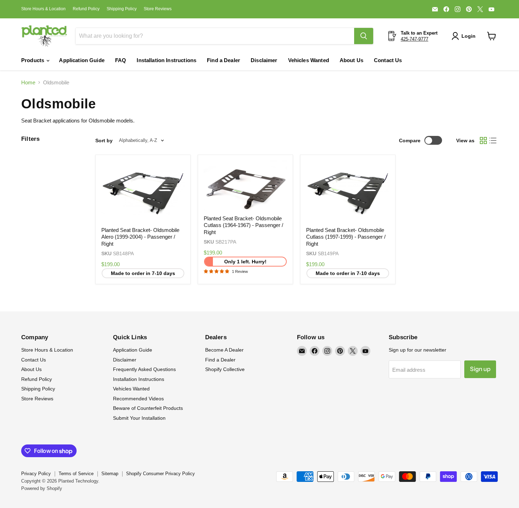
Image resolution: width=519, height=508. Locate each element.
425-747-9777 (414, 39)
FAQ (120, 60)
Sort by (104, 140)
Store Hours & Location (43, 8)
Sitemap (109, 473)
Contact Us (388, 60)
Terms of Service (76, 473)
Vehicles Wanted (308, 60)
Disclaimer (264, 60)
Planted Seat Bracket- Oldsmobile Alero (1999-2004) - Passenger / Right (140, 237)
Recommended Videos (138, 398)
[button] (465, 36)
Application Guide (82, 60)
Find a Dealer (223, 60)
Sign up (480, 368)
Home (28, 82)
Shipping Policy (122, 8)
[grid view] (483, 140)
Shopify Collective (225, 369)
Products (33, 60)
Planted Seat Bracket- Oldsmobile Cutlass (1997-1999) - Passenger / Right (346, 237)
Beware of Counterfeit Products (148, 408)
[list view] (493, 140)
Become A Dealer (224, 350)
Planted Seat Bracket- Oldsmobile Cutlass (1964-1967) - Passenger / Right (243, 225)
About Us (351, 60)
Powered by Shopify (41, 488)
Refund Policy (86, 8)
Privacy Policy (36, 473)
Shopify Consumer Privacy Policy (160, 473)
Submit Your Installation (139, 418)
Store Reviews (158, 8)
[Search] (363, 36)
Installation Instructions (166, 60)
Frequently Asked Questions (144, 369)
